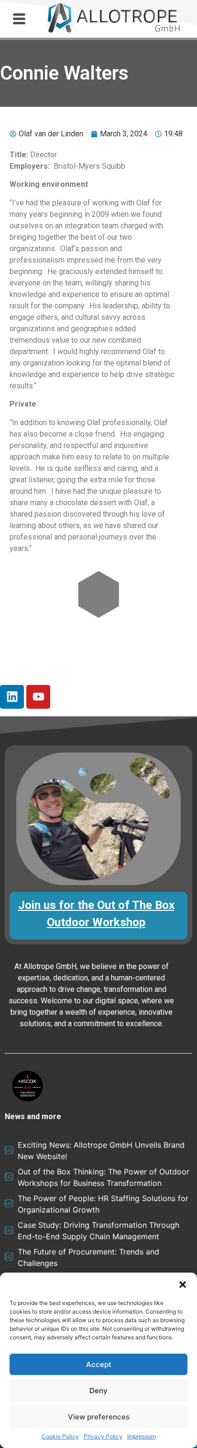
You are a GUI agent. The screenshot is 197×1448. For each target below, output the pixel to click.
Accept (98, 1364)
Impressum (141, 1436)
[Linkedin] (12, 697)
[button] (182, 1284)
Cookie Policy (60, 1436)
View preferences (99, 1416)
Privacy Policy (103, 1436)
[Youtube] (38, 697)
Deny (98, 1390)
